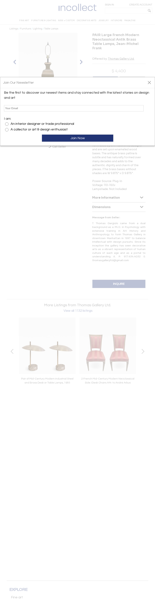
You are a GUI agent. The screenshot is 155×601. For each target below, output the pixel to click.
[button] (149, 82)
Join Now (78, 138)
